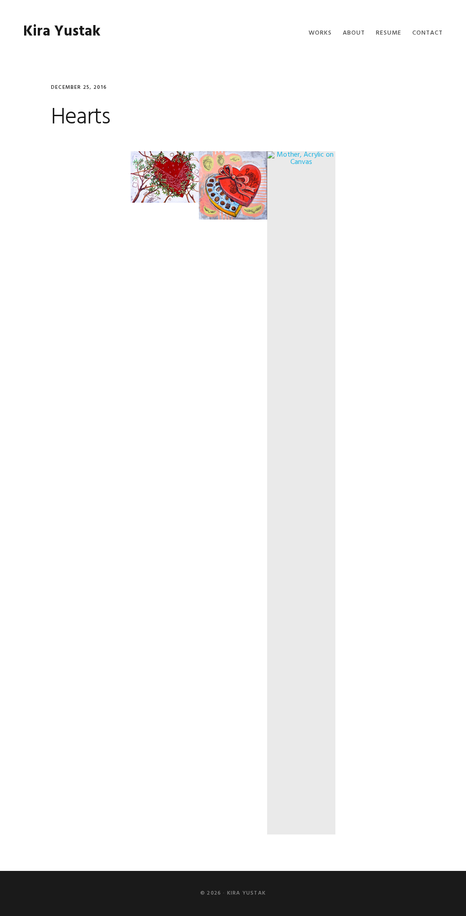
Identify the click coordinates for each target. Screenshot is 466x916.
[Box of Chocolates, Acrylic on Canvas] (233, 185)
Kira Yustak (62, 31)
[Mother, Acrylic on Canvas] (301, 493)
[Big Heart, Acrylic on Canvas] (165, 177)
